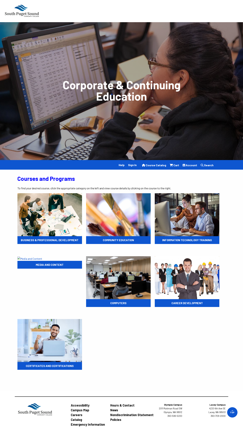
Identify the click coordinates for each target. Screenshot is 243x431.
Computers (118, 303)
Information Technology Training (187, 240)
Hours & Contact (122, 405)
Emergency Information (88, 424)
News (114, 410)
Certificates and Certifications (50, 365)
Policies (115, 420)
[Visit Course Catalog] (21, 10)
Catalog (76, 420)
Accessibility (80, 405)
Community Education (118, 240)
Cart (176, 165)
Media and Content (50, 264)
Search (208, 165)
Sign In (132, 165)
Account (191, 165)
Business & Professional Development (49, 240)
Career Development (187, 303)
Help (122, 165)
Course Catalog (155, 165)
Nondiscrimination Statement (132, 415)
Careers (76, 415)
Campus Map (80, 410)
